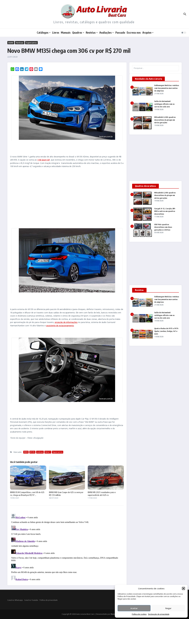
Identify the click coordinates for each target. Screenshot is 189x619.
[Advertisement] (67, 197)
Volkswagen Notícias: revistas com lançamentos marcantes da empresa (166, 88)
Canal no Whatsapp (15, 600)
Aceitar (134, 608)
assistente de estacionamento (60, 325)
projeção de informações (66, 322)
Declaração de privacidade (158, 614)
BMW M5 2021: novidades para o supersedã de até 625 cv (102, 493)
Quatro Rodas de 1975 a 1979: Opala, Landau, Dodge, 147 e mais (166, 331)
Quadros (77, 32)
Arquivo (146, 32)
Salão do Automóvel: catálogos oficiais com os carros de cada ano (164, 104)
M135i (32, 452)
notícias (40, 452)
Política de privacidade (49, 600)
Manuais (66, 32)
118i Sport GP (43, 159)
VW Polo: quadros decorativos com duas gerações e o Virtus (163, 227)
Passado (120, 32)
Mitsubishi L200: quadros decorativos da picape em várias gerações (165, 120)
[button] (183, 588)
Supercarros (31, 42)
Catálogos (42, 32)
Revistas (91, 32)
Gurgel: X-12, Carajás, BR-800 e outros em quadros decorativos (165, 211)
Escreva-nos (134, 32)
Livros (55, 32)
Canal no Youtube (31, 600)
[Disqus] (67, 547)
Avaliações (105, 32)
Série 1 (48, 452)
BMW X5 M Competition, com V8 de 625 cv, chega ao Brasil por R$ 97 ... (27, 493)
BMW (10, 42)
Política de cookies (139, 614)
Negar (168, 608)
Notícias (19, 42)
